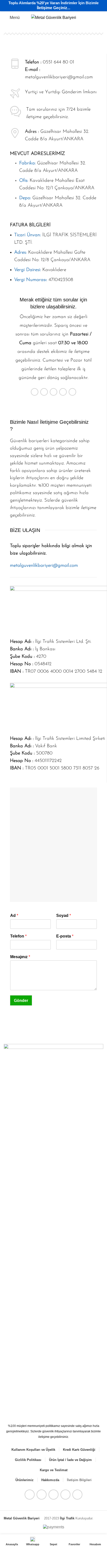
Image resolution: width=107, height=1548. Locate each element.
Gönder (21, 1000)
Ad (14, 915)
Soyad (63, 915)
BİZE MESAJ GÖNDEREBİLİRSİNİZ (53, 408)
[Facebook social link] (34, 392)
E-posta (64, 936)
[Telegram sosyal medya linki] (72, 392)
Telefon (18, 936)
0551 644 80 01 (58, 62)
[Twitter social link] (44, 392)
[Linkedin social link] (63, 392)
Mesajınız (20, 957)
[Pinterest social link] (53, 392)
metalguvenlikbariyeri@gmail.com (59, 77)
